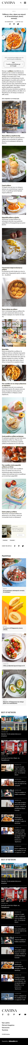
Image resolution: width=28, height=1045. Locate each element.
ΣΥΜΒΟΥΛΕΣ (5, 664)
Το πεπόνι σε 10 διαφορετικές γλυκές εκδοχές (13, 628)
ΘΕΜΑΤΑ (14, 11)
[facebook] (10, 24)
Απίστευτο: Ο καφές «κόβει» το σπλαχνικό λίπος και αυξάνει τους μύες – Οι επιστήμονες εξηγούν (20, 770)
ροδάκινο (10, 71)
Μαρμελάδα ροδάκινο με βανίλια (10, 217)
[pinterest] (14, 24)
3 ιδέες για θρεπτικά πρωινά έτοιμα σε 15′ (14, 666)
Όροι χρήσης (6, 1023)
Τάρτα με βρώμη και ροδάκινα (9, 309)
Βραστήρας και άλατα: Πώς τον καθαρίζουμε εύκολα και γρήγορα (18, 529)
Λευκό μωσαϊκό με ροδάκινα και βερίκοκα (12, 436)
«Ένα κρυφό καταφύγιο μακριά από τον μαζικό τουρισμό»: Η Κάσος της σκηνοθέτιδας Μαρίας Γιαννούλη (20, 806)
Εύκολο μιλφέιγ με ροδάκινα (9, 512)
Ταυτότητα (5, 1030)
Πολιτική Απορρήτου (8, 1025)
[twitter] (18, 24)
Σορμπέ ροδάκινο (6, 185)
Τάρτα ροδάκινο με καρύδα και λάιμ (11, 136)
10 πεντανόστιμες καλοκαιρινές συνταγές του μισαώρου (13, 591)
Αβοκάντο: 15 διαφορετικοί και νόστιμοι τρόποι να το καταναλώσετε (13, 702)
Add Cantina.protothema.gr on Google (13, 64)
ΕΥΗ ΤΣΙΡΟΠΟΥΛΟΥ (9, 21)
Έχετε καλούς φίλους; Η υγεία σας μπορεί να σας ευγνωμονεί (20, 783)
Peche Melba (5, 349)
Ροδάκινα (5, 540)
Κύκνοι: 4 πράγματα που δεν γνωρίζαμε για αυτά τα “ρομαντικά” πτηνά (20, 850)
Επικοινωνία (5, 1027)
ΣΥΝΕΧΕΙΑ (20, 535)
